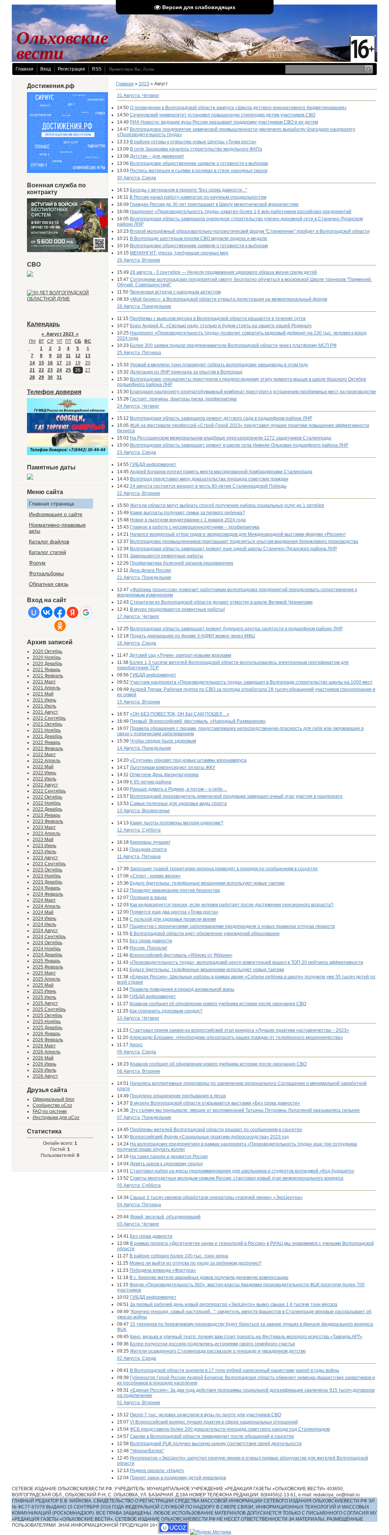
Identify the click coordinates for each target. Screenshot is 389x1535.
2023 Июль (44, 851)
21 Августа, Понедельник (144, 577)
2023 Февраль (48, 821)
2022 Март (44, 754)
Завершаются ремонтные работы (166, 556)
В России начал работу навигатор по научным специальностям (198, 197)
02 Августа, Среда (136, 1358)
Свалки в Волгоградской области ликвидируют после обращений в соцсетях (212, 1436)
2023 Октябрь (47, 870)
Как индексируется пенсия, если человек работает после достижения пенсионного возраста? (232, 904)
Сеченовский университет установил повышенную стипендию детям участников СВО (222, 115)
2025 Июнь (44, 991)
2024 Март (44, 900)
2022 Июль (44, 779)
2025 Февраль (48, 967)
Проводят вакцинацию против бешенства (175, 890)
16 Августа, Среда (136, 643)
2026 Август (45, 1076)
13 (87, 355)
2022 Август (45, 785)
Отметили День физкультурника (164, 774)
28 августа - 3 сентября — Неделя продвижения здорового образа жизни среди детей (223, 272)
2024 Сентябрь (49, 936)
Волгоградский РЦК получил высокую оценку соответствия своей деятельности (216, 1443)
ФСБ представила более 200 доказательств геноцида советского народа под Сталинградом (230, 1429)
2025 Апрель (46, 979)
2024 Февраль (48, 894)
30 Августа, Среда (136, 177)
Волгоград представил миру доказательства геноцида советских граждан (209, 479)
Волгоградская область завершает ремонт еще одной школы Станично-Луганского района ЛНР (233, 548)
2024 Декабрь (47, 954)
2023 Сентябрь (49, 863)
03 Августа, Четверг (138, 1224)
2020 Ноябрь (47, 657)
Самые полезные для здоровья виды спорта (178, 803)
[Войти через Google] (86, 612)
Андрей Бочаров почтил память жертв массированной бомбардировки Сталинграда (221, 471)
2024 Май (43, 912)
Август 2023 (60, 334)
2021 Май (43, 694)
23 (50, 370)
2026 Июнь (44, 1064)
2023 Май (43, 839)
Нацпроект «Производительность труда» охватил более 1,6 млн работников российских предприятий (240, 211)
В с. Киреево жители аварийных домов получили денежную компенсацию (209, 1277)
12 (78, 355)
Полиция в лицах (148, 897)
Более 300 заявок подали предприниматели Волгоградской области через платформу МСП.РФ (233, 345)
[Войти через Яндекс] (72, 612)
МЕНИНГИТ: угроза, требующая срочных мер (179, 253)
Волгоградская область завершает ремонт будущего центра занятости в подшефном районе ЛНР (236, 628)
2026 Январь (46, 1033)
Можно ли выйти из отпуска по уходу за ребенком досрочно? (195, 1263)
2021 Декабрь (47, 736)
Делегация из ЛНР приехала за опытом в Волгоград (186, 372)
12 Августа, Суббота (139, 830)
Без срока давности (151, 940)
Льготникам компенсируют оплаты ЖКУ (172, 767)
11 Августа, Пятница (139, 856)
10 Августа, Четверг (138, 1018)
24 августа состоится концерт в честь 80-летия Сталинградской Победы (208, 486)
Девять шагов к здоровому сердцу (166, 1163)
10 (59, 355)
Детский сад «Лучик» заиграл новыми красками (180, 655)
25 (68, 370)
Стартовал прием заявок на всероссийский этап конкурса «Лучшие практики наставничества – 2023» (239, 1030)
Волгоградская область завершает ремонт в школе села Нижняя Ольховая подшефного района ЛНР (239, 445)
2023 (144, 83)
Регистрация (71, 69)
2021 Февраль (48, 675)
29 (41, 377)
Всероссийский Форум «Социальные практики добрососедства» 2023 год (209, 1136)
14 (32, 363)
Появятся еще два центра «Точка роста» (174, 912)
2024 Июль (44, 924)
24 (59, 370)
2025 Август (45, 1003)
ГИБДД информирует (153, 464)
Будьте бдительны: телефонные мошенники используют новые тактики (207, 883)
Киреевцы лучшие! (150, 842)
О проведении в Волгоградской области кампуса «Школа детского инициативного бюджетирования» (238, 107)
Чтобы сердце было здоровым (163, 741)
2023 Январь (46, 815)
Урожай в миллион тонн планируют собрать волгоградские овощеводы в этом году (219, 364)
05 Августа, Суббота (139, 1185)
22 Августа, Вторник (138, 493)
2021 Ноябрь (47, 730)
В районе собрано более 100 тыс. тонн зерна (179, 1256)
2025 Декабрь (47, 1027)
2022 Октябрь (47, 797)
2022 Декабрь (47, 809)
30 (50, 377)
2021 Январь (46, 669)
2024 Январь (46, 888)
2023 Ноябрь (47, 876)
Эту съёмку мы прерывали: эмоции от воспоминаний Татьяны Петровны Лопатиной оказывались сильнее (245, 1110)
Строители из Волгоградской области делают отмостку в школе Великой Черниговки (221, 602)
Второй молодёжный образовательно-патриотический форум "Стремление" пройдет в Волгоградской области (250, 231)
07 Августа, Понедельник (144, 1117)
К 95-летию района (150, 782)
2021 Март (44, 681)
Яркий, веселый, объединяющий (165, 1217)
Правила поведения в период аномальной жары (182, 989)
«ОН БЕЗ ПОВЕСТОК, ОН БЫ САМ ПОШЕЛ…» (179, 714)
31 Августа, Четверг (138, 95)
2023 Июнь (44, 845)
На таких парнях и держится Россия (169, 1156)
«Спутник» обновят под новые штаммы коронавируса (188, 760)
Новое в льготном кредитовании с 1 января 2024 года (188, 520)
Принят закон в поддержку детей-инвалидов (178, 1477)
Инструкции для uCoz (56, 1117)
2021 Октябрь (47, 724)
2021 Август (45, 712)
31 (59, 377)
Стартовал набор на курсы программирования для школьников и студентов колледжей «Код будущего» (242, 1171)
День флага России (150, 570)
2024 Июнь (44, 918)
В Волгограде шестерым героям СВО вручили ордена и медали (198, 238)
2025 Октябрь (47, 1015)
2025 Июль (44, 997)
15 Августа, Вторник (138, 702)
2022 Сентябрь (49, 791)
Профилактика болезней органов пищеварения (181, 563)
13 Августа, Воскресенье (143, 810)
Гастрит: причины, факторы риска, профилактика (183, 399)
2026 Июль (44, 1070)
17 (59, 363)
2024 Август (45, 930)
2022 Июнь (44, 772)
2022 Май (43, 766)
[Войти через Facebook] (59, 612)
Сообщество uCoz (52, 1105)
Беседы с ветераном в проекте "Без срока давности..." (188, 190)
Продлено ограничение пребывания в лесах (178, 1096)
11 (68, 355)
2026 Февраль (48, 1039)
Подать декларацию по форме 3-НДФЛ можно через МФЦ (192, 636)
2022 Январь (46, 742)
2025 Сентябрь (49, 1009)
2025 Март (44, 973)
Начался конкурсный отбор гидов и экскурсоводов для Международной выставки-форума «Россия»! (238, 534)
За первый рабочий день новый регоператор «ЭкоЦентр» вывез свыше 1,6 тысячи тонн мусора (233, 1304)
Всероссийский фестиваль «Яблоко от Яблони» (181, 955)
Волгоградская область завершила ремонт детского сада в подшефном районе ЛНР (221, 418)
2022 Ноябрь (47, 803)
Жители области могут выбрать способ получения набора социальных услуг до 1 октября (227, 505)
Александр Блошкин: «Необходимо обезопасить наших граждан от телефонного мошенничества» (236, 1037)
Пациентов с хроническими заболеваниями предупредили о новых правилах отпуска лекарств (232, 926)
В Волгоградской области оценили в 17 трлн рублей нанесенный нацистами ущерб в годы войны (234, 1370)
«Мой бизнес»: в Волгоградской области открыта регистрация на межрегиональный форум (228, 299)
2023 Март (44, 827)
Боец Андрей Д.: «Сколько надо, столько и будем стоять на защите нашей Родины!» (221, 325)
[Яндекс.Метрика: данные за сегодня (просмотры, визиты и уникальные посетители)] (210, 1532)
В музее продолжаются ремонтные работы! (177, 609)
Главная (24, 69)
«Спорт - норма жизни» (155, 876)
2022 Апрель (46, 760)
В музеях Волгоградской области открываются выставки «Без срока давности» (215, 1103)
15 (41, 363)
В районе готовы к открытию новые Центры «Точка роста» (193, 141)
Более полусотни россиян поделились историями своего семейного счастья (212, 1344)
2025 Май (43, 985)
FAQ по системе (50, 1111)
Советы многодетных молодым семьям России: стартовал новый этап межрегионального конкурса (236, 1178)
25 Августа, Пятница (139, 352)
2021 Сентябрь (49, 718)
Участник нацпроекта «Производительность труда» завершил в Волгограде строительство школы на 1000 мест (251, 682)
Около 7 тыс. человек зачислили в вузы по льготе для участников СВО (205, 1414)
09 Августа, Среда (136, 1052)
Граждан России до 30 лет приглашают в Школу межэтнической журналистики (214, 204)
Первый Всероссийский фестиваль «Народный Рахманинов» (198, 721)
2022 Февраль (48, 748)
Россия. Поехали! (148, 948)
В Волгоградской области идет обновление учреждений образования (205, 933)
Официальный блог (53, 1099)
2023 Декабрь (47, 882)
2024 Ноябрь (47, 948)
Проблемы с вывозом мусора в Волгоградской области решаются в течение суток (217, 318)
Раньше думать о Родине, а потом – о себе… (178, 789)
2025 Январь (46, 961)
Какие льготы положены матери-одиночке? (176, 823)
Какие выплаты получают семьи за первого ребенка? (187, 512)
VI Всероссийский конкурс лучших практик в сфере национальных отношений (214, 1422)
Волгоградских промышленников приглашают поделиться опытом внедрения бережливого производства (244, 541)
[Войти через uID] (34, 612)
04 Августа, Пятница (139, 1204)
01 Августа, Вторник (138, 1402)
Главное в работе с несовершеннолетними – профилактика (194, 527)
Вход (45, 69)
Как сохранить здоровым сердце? (166, 1011)
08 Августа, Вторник (138, 1071)
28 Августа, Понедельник (144, 306)
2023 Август (45, 857)
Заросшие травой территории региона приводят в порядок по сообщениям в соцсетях (224, 868)
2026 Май (43, 1058)
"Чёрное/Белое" (147, 1450)
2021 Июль (44, 706)
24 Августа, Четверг (138, 406)
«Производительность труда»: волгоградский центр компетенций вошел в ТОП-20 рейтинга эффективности (246, 962)
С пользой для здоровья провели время (173, 919)
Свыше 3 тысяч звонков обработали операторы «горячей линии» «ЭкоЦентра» (216, 1197)
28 (32, 377)
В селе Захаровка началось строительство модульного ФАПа (196, 149)
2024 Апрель (46, 906)
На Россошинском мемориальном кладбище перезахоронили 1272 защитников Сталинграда (230, 438)
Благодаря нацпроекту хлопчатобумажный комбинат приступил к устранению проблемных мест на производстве (253, 391)
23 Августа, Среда (136, 452)
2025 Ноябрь (47, 1021)
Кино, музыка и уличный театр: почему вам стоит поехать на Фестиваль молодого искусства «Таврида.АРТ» (246, 1336)
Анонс (136, 1044)
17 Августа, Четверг (138, 616)
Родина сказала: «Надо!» (157, 1470)
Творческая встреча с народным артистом (175, 292)
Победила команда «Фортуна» (163, 1270)
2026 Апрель (46, 1052)
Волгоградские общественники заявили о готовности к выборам (199, 163)
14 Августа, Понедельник (144, 748)
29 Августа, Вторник (138, 260)
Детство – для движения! (157, 156)
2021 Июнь (44, 700)
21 (32, 370)
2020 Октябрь (47, 651)
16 (50, 363)
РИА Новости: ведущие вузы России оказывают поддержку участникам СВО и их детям (224, 122)
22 (41, 370)
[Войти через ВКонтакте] (46, 612)
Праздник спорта (148, 849)
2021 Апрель (46, 688)
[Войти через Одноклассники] (60, 625)
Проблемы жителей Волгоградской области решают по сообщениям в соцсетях (216, 1129)
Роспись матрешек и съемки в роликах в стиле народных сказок (198, 170)
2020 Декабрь (47, 663)
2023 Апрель (46, 833)
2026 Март (44, 1045)
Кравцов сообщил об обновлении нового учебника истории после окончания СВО (218, 1003)
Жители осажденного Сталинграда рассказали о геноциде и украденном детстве (218, 1351)
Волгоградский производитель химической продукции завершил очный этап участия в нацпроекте (236, 796)
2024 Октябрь (47, 942)
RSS (96, 69)
